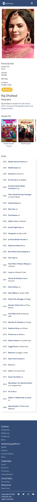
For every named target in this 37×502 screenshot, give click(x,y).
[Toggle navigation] (32, 3)
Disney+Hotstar (7, 454)
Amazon (4, 450)
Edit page (7, 90)
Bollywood (5, 433)
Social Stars (5, 482)
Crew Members (7, 474)
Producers (5, 471)
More (3, 440)
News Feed (5, 488)
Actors (3, 464)
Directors (5, 468)
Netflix (3, 447)
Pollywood (5, 436)
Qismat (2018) (12, 106)
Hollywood (5, 430)
